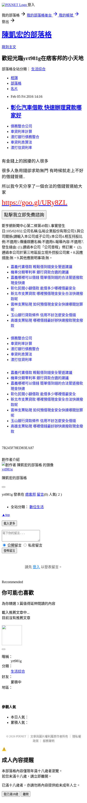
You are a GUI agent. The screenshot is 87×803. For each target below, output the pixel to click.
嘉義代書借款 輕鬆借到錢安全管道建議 (41, 267)
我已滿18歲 (11, 794)
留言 (40, 494)
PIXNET (21, 736)
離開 (26, 794)
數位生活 (36, 507)
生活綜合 (38, 69)
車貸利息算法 (21, 142)
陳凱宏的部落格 (27, 35)
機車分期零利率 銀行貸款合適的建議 (40, 272)
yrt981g (7, 469)
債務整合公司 (21, 126)
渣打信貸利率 (21, 148)
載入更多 (9, 523)
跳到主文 (9, 47)
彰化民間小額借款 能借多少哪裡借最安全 (43, 288)
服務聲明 (48, 741)
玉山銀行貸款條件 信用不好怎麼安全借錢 (43, 315)
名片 (14, 89)
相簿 (14, 78)
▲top (6, 515)
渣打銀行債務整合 (25, 137)
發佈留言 (9, 550)
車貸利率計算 (21, 131)
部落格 (16, 83)
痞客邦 (30, 494)
